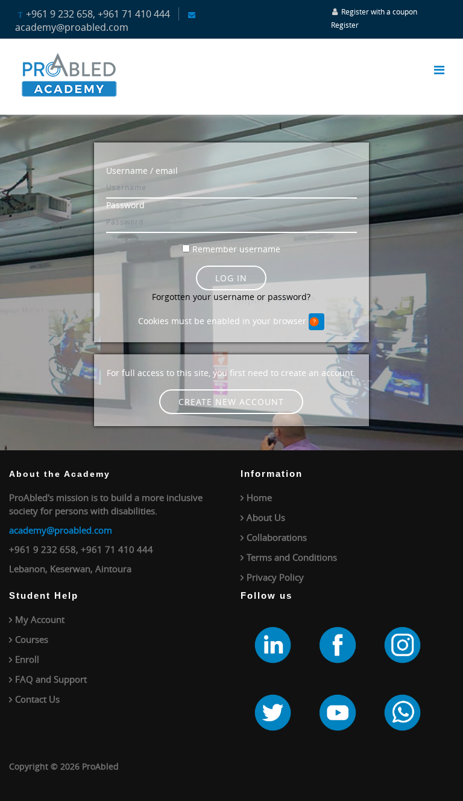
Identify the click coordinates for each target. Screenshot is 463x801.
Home (259, 497)
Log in (231, 278)
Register (345, 25)
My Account (40, 619)
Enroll (27, 659)
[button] (316, 321)
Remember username (236, 249)
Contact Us (37, 699)
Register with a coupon (379, 11)
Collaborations (277, 537)
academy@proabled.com (60, 530)
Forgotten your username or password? (231, 296)
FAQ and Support (51, 679)
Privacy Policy (275, 577)
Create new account (231, 401)
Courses (31, 639)
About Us (266, 517)
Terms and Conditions (292, 557)
